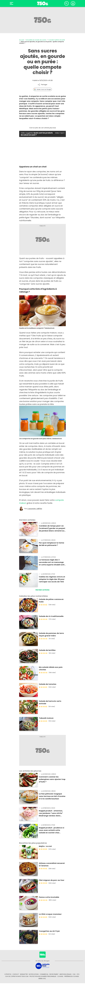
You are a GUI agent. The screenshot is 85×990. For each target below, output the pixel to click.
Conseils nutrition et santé (56, 40)
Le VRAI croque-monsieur (50, 914)
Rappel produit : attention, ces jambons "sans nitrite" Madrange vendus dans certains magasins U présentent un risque (51, 813)
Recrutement (53, 974)
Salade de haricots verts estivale (50, 702)
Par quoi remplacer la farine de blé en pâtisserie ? (51, 544)
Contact (15, 974)
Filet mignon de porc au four (51, 880)
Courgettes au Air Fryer (49, 931)
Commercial (44, 974)
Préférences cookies (71, 976)
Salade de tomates (47, 684)
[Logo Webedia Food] (42, 966)
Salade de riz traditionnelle (51, 616)
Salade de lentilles (47, 650)
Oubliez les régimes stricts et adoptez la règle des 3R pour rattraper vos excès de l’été (52, 579)
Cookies (60, 976)
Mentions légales (66, 974)
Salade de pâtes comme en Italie (51, 600)
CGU (74, 974)
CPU (78, 974)
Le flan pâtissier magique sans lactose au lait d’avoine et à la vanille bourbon (52, 796)
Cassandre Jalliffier (34, 509)
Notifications (34, 974)
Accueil (21, 40)
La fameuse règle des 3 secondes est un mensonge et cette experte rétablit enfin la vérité (52, 562)
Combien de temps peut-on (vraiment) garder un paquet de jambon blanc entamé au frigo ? (52, 528)
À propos (8, 974)
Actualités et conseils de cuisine (36, 40)
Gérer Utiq (42, 978)
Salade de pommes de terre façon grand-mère (51, 634)
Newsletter (24, 974)
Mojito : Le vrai (45, 846)
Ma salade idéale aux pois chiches (51, 668)
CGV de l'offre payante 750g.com (16, 976)
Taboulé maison (46, 718)
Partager (44, 85)
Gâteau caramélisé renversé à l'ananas (52, 864)
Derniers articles (42, 590)
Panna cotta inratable (49, 897)
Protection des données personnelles (42, 976)
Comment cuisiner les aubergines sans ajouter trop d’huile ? (52, 779)
